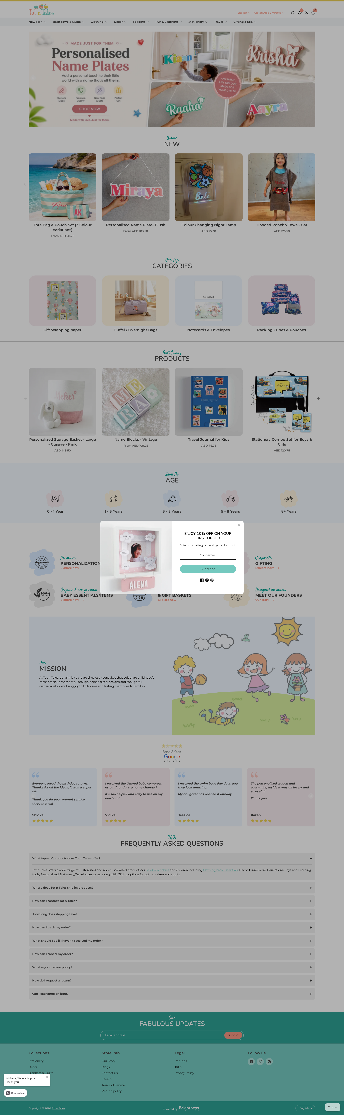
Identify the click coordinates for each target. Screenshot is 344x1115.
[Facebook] (202, 580)
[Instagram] (207, 580)
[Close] (239, 525)
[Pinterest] (212, 580)
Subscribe (208, 569)
